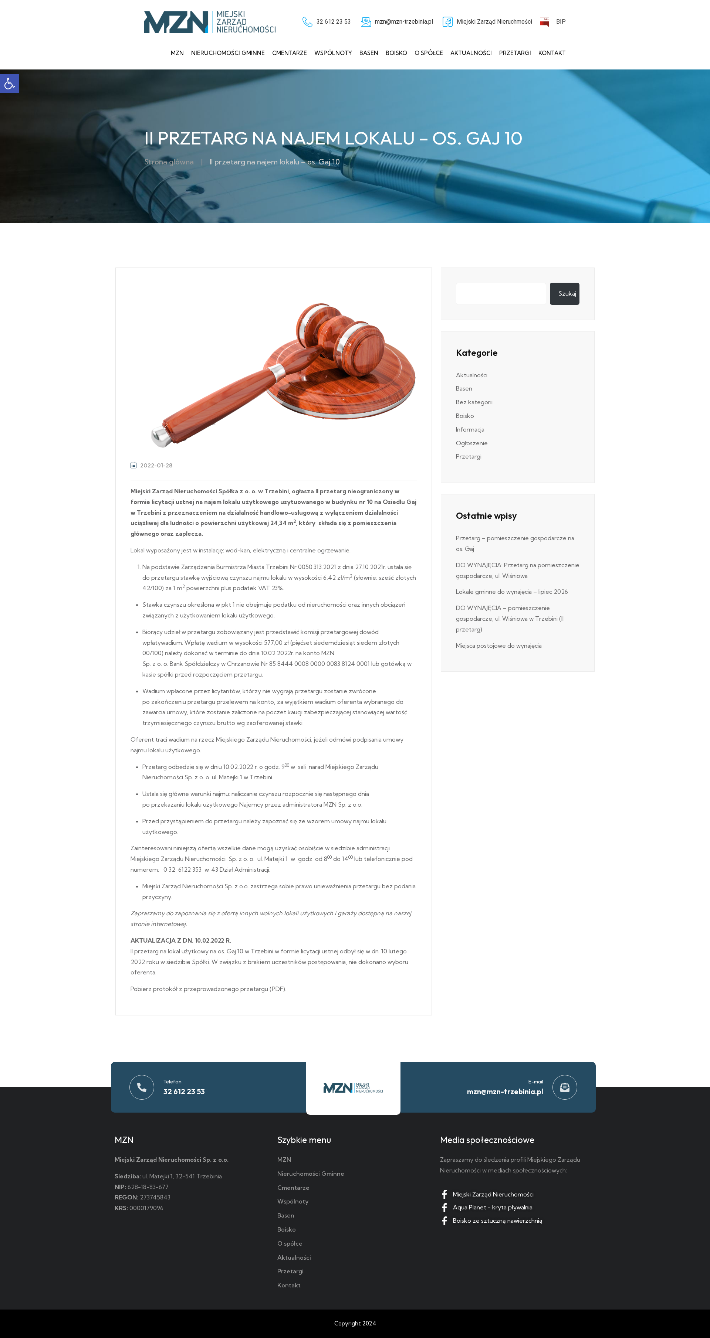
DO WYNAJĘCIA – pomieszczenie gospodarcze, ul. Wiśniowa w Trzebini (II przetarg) (510, 618)
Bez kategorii (474, 402)
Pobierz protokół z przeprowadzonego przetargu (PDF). (208, 989)
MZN (177, 53)
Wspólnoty (333, 53)
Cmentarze (289, 53)
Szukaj (567, 293)
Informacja (470, 429)
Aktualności (471, 53)
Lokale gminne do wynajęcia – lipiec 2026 (512, 591)
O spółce (429, 53)
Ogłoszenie (472, 443)
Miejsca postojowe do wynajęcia (499, 645)
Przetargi (515, 53)
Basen (368, 53)
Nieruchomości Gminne (228, 53)
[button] (9, 83)
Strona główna (169, 161)
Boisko (396, 53)
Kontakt (552, 53)
